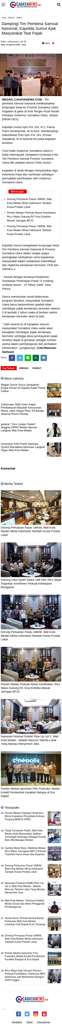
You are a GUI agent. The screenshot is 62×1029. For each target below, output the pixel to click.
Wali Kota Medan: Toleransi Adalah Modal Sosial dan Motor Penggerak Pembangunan (25, 903)
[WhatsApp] (36, 358)
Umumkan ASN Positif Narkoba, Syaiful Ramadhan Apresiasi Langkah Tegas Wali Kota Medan (23, 447)
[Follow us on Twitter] (27, 1014)
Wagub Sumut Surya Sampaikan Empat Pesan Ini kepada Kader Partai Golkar (23, 388)
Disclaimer (43, 1022)
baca (47, 43)
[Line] (28, 358)
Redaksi (17, 1022)
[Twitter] (20, 358)
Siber (29, 1022)
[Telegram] (44, 358)
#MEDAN (23, 368)
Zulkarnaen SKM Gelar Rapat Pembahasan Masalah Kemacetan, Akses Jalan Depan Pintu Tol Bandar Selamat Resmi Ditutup (22, 409)
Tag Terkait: (8, 368)
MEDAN (11, 18)
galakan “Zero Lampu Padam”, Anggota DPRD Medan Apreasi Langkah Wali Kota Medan (19, 427)
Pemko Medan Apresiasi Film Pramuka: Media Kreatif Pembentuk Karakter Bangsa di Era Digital (30, 792)
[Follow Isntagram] (35, 1014)
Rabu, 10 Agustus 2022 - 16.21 (13, 45)
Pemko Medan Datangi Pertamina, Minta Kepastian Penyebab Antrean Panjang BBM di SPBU (25, 816)
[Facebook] (12, 358)
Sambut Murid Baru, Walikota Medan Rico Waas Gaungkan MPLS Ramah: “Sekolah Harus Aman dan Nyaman (26, 851)
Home (4, 18)
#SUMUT (36, 368)
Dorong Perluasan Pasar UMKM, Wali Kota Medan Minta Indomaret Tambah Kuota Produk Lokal (29, 203)
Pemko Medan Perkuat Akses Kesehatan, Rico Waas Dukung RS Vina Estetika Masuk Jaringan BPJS (31, 216)
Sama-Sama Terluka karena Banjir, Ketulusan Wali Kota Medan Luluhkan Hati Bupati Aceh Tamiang (25, 921)
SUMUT (19, 18)
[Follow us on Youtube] (44, 1014)
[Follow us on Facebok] (18, 1014)
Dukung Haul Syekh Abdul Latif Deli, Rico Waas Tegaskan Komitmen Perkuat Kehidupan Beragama (31, 583)
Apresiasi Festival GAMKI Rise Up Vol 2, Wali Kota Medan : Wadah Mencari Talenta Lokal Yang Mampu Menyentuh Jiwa (29, 740)
